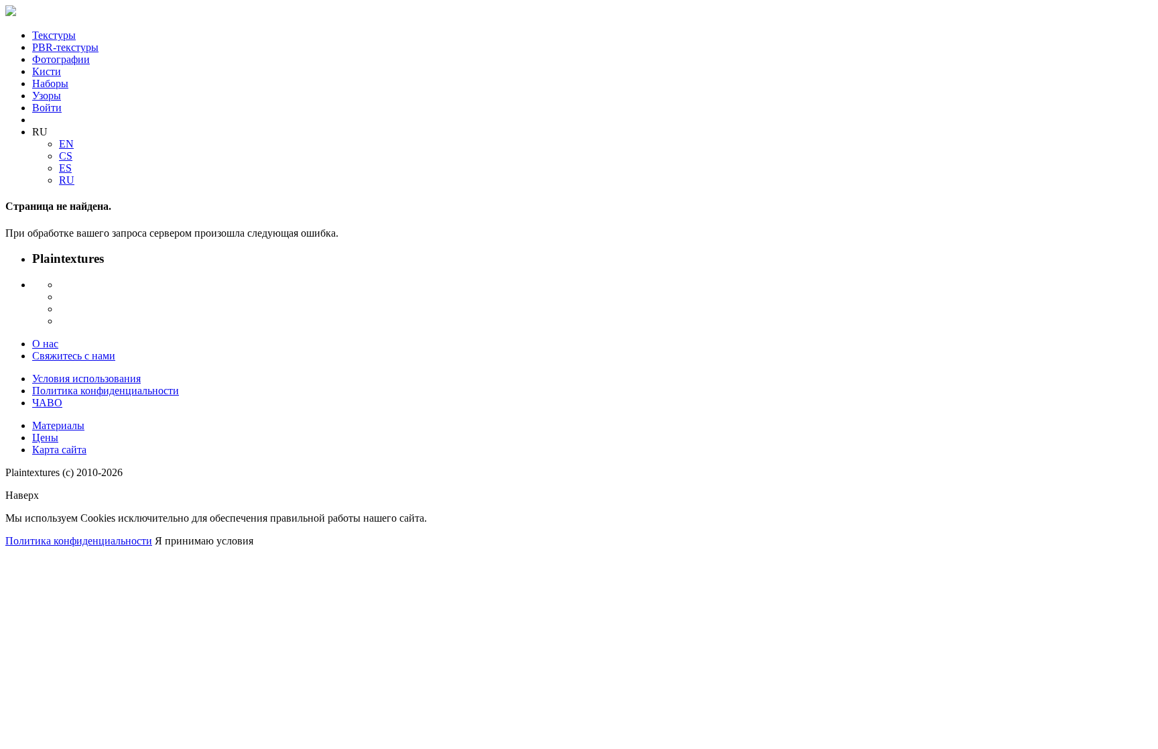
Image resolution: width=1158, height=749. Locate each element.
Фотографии (61, 59)
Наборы (50, 83)
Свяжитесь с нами (73, 355)
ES (65, 168)
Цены (45, 437)
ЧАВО (47, 402)
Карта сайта (59, 449)
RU (66, 180)
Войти (47, 107)
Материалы (58, 425)
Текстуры (54, 35)
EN (66, 144)
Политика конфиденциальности (105, 390)
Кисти (46, 71)
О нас (45, 343)
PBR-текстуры (65, 47)
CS (65, 156)
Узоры (46, 95)
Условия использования (86, 378)
